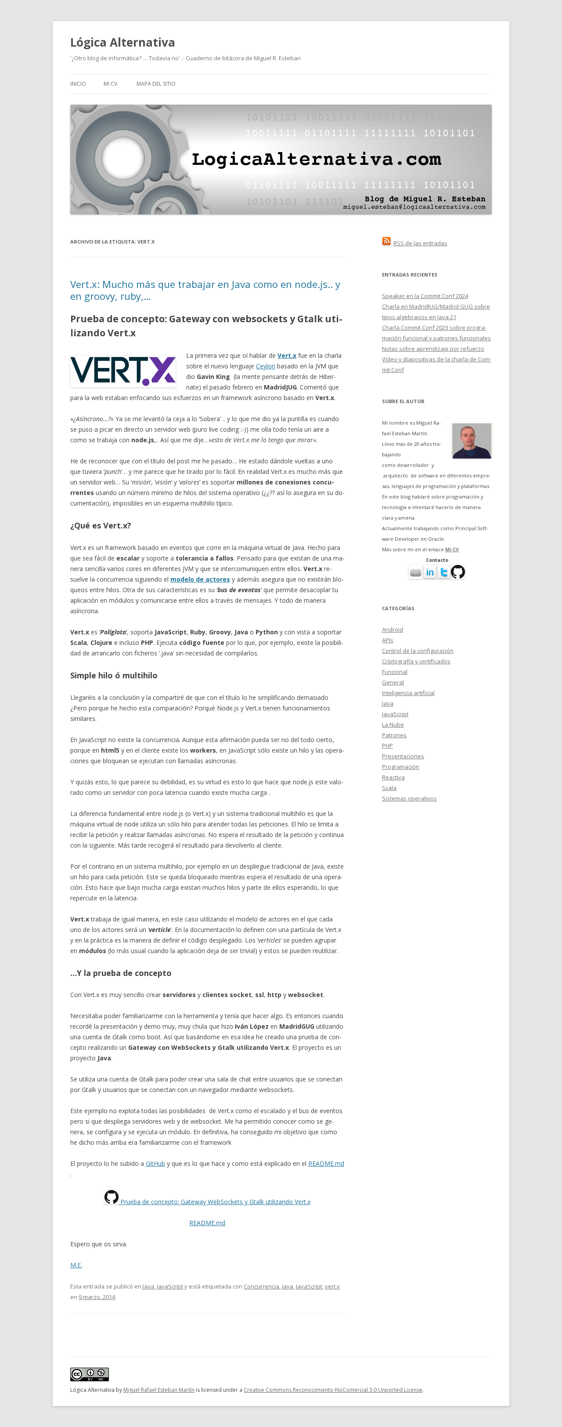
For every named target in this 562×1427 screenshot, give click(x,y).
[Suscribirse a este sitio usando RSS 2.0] (386, 243)
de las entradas (420, 243)
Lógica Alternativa (122, 42)
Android (392, 629)
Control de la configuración (418, 651)
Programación (400, 767)
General (393, 682)
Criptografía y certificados (416, 661)
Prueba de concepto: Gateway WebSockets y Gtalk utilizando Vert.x (214, 1202)
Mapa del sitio (156, 83)
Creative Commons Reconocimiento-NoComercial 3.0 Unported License (333, 1390)
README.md (326, 1163)
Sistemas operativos (409, 798)
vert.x (332, 1286)
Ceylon (265, 366)
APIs (387, 640)
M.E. (76, 1265)
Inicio (78, 83)
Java (148, 1286)
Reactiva (393, 777)
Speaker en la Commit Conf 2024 (425, 296)
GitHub (155, 1163)
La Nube (393, 724)
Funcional (394, 672)
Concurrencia (261, 1286)
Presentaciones (403, 756)
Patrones (394, 735)
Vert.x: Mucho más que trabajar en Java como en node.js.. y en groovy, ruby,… (205, 289)
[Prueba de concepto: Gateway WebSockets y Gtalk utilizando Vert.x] (111, 1202)
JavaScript (170, 1286)
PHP (387, 746)
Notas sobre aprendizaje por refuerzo (433, 349)
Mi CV (110, 83)
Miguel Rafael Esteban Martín (159, 1390)
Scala (389, 788)
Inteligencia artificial (408, 693)
